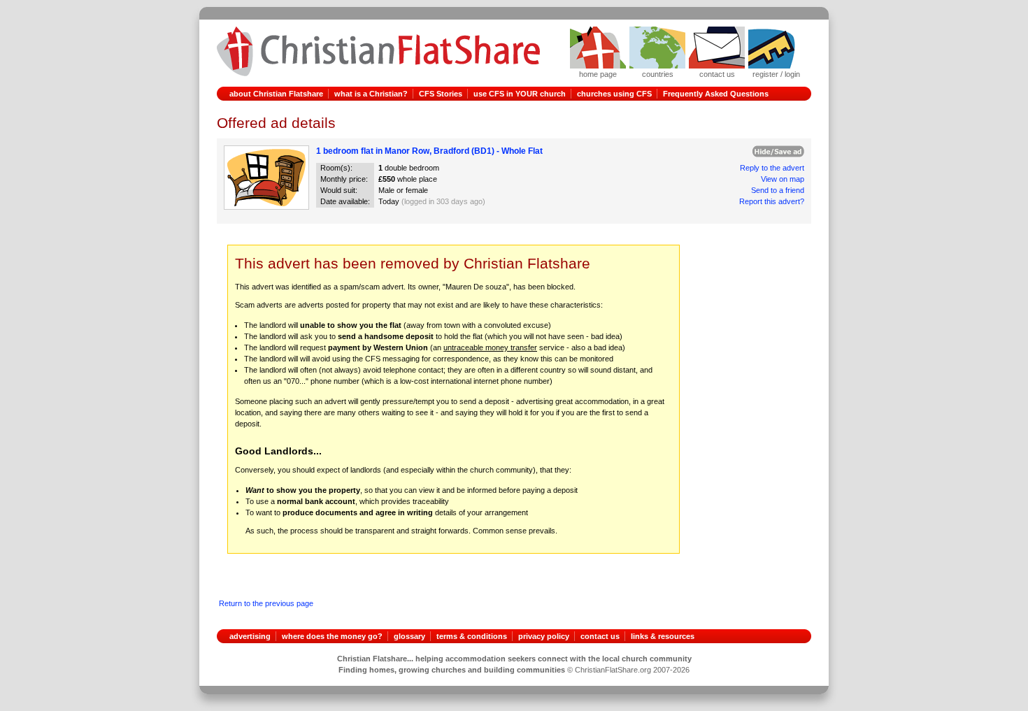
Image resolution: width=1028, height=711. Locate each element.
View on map (782, 179)
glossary (409, 636)
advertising (250, 636)
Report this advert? (771, 201)
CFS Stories (440, 93)
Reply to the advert (772, 168)
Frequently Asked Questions (716, 93)
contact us (600, 636)
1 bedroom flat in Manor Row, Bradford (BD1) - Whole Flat (429, 151)
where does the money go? (332, 636)
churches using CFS (614, 93)
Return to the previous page (266, 603)
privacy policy (543, 636)
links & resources (662, 636)
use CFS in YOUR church (519, 93)
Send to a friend (777, 190)
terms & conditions (471, 636)
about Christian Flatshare (276, 93)
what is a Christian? (371, 93)
